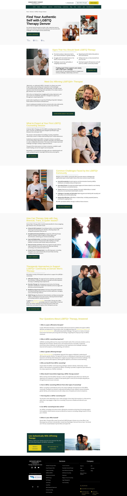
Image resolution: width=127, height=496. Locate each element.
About (38, 7)
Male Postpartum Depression (51, 487)
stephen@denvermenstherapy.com (88, 488)
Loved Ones (65, 7)
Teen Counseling (65, 482)
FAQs (81, 468)
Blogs (92, 470)
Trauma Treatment (65, 465)
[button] (33, 487)
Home (34, 7)
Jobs (84, 7)
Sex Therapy (48, 480)
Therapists (44, 7)
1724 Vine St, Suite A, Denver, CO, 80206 (96, 493)
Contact (79, 7)
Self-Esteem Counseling (66, 472)
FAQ (75, 7)
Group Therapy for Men (50, 468)
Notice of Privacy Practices (83, 474)
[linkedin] (35, 467)
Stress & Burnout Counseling (67, 470)
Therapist (92, 468)
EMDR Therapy (48, 477)
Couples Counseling (49, 470)
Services (50, 7)
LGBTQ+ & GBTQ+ (49, 472)
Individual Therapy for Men (51, 465)
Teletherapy (48, 482)
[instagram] (32, 467)
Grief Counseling (49, 492)
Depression (64, 475)
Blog (71, 7)
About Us (82, 465)
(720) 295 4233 (84, 485)
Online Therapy (57, 7)
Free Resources (90, 7)
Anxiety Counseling (49, 489)
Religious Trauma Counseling (67, 477)
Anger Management (66, 480)
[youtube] (38, 467)
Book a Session (94, 2)
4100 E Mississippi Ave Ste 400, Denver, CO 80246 (85, 493)
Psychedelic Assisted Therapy (67, 468)
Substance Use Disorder (50, 475)
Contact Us (82, 470)
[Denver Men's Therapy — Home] (35, 3)
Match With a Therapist (82, 2)
